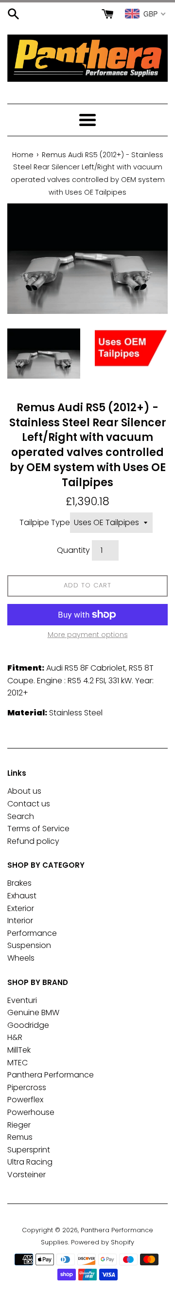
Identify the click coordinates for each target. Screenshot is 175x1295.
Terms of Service (38, 828)
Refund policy (33, 841)
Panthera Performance (50, 1074)
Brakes (19, 883)
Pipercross (26, 1087)
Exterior (20, 908)
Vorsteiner (26, 1174)
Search (20, 816)
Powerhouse (30, 1112)
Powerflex (25, 1099)
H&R (14, 1037)
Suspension (29, 945)
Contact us (28, 803)
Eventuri (22, 1000)
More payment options (88, 634)
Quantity (73, 550)
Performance (32, 933)
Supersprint (28, 1149)
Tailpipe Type (44, 522)
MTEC (17, 1062)
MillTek (19, 1050)
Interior (20, 920)
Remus (20, 1137)
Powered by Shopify (102, 1242)
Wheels (21, 958)
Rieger (19, 1125)
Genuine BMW (33, 1012)
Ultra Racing (29, 1161)
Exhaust (21, 895)
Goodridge (28, 1025)
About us (24, 791)
